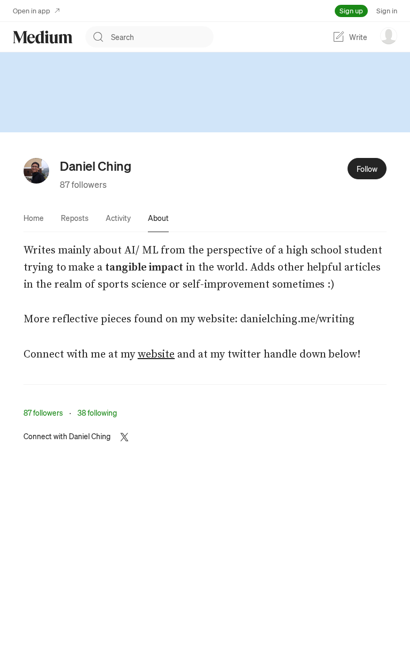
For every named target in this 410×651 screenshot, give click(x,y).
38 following (97, 412)
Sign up (351, 10)
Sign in (386, 10)
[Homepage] (43, 37)
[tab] (33, 217)
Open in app (31, 10)
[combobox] (162, 36)
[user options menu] (388, 35)
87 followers (83, 184)
